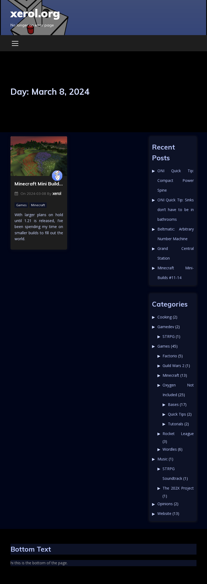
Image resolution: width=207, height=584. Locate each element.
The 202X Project (178, 488)
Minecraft (38, 205)
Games (21, 205)
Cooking (164, 317)
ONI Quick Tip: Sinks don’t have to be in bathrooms (175, 209)
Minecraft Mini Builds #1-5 (39, 184)
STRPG (169, 336)
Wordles (170, 449)
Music (162, 458)
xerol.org (35, 13)
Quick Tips (177, 414)
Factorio (170, 355)
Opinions (165, 503)
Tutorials (175, 423)
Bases (173, 404)
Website (164, 513)
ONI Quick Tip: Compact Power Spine (175, 180)
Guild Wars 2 (173, 365)
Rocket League (178, 433)
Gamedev (165, 326)
